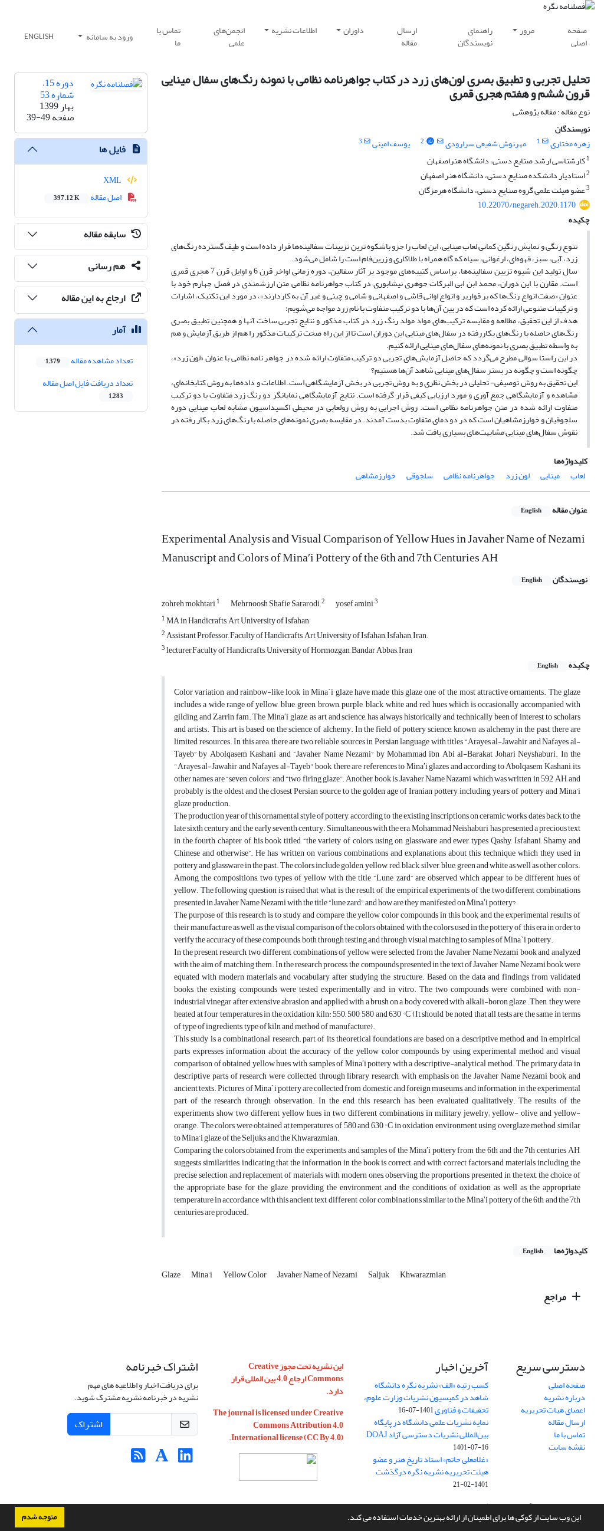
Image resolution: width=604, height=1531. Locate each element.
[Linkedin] (185, 1459)
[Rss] (138, 1459)
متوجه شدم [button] (39, 1517)
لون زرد (517, 476)
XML (113, 180)
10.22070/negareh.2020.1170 (527, 205)
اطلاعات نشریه (294, 30)
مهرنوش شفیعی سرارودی (485, 144)
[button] (344, 1518)
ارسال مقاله (407, 36)
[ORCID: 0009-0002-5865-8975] (430, 141)
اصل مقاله (88, 197)
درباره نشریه (564, 1397)
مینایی (550, 476)
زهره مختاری (570, 144)
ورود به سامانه (109, 37)
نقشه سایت (567, 1447)
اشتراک (89, 1424)
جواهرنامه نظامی (469, 476)
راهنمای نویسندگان (475, 36)
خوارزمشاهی (376, 476)
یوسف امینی (391, 144)
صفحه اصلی (577, 36)
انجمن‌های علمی (229, 36)
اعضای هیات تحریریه (553, 1410)
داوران (353, 30)
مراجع (556, 1297)
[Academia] (162, 1459)
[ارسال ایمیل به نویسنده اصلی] (545, 141)
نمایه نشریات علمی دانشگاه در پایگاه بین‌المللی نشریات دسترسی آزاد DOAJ (427, 1428)
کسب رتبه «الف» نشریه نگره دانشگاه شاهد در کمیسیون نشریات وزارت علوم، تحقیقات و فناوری (426, 1397)
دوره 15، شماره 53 (57, 88)
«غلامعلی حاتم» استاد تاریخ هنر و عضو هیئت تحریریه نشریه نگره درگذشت (430, 1465)
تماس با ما (168, 36)
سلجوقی (419, 476)
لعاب (577, 476)
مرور (527, 30)
